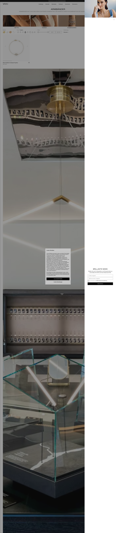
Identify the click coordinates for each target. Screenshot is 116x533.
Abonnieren (100, 283)
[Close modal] (58, 266)
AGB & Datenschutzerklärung (101, 280)
